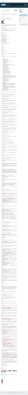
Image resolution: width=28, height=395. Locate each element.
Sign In (26, 1)
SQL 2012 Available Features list (5, 58)
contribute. (2, 366)
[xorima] (21, 11)
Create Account (22, 1)
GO (25, 4)
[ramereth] (20, 11)
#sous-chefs (2, 31)
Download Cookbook (23, 24)
